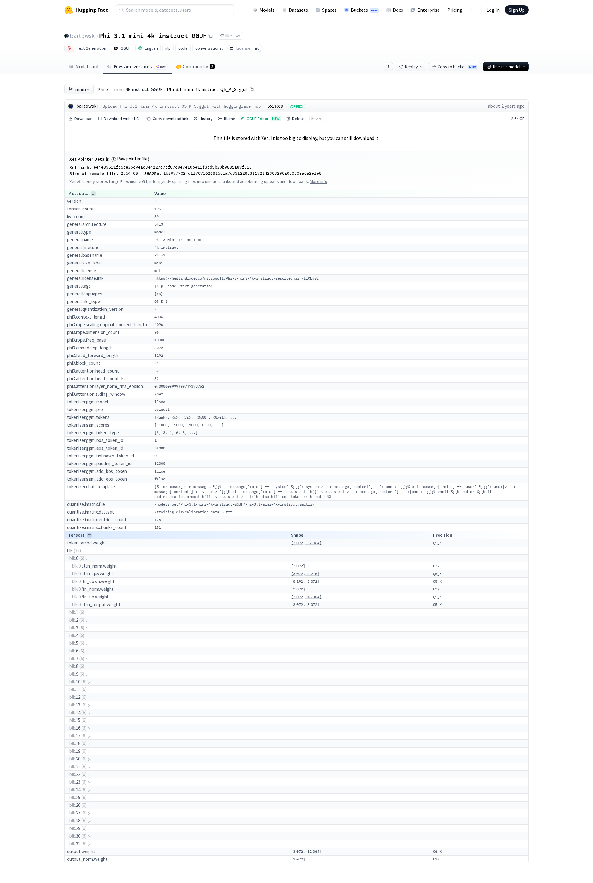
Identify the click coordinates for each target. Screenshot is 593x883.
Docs (398, 10)
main (80, 89)
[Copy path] (252, 89)
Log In (493, 10)
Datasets (298, 10)
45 (238, 36)
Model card (86, 66)
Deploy (411, 66)
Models (267, 10)
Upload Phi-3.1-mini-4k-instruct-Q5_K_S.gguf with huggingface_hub (182, 106)
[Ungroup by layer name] (89, 535)
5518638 (275, 106)
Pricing (454, 10)
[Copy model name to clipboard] (210, 36)
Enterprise (428, 10)
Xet (264, 138)
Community (198, 66)
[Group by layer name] (93, 193)
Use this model (506, 66)
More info (318, 181)
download (364, 138)
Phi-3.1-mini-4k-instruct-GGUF (153, 35)
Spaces (329, 10)
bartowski (83, 36)
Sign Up (517, 10)
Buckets (364, 10)
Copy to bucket (457, 66)
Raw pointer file (132, 159)
